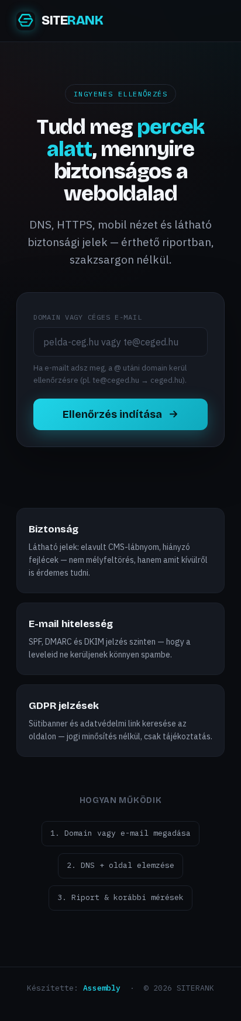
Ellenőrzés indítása (112, 414)
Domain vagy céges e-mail (87, 317)
